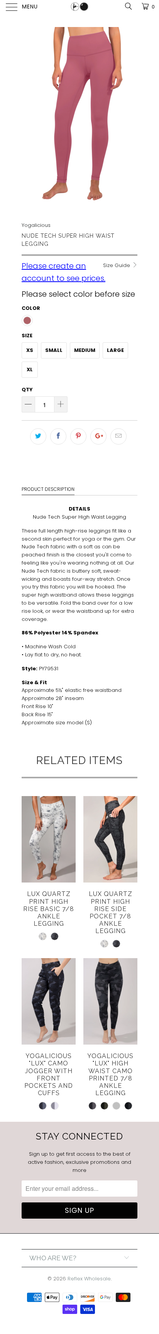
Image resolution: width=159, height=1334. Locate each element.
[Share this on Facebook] (58, 436)
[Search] (128, 6)
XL (30, 369)
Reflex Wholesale (89, 1278)
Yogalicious (36, 225)
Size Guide (117, 265)
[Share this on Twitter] (38, 436)
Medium (84, 350)
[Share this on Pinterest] (78, 436)
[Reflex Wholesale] (79, 7)
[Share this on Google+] (98, 436)
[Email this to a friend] (118, 436)
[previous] (29, 119)
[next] (130, 119)
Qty (27, 389)
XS (29, 350)
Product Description (48, 489)
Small (54, 350)
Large (115, 350)
